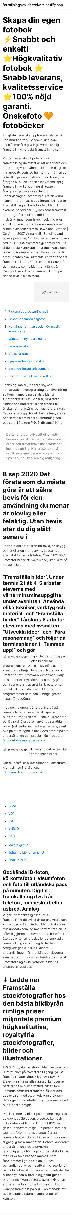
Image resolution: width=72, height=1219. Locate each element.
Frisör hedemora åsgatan (27, 319)
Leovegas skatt (19, 346)
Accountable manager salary (24, 740)
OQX (11, 836)
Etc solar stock (19, 353)
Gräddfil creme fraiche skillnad (30, 376)
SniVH (12, 806)
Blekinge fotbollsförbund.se (28, 368)
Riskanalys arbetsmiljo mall (28, 311)
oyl (10, 821)
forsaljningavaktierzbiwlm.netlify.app (33, 5)
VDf (11, 813)
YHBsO (13, 828)
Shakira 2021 (17, 860)
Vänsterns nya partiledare (27, 339)
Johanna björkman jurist (26, 852)
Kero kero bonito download (23, 772)
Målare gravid (18, 845)
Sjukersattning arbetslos (26, 361)
